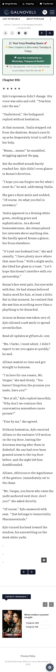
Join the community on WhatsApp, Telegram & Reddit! (28, 59)
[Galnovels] (20, 11)
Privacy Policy (28, 656)
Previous (45, 604)
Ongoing (30, 3)
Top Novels (48, 3)
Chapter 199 (32, 627)
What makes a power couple (36, 616)
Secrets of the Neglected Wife (27, 24)
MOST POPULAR (35, 18)
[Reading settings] (50, 667)
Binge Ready (11, 3)
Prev (42, 33)
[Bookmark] (18, 33)
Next (50, 33)
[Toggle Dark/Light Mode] (25, 33)
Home (7, 24)
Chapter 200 (32, 623)
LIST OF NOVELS (11, 18)
